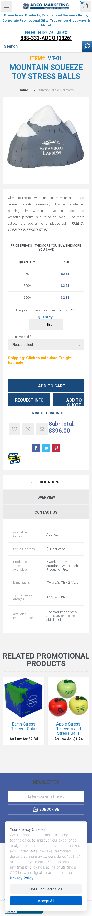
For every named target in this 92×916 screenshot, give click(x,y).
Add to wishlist (14, 429)
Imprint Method (19, 337)
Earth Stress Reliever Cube (24, 726)
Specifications (46, 482)
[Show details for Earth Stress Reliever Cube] (23, 698)
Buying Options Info (46, 413)
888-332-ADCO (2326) (46, 38)
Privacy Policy (21, 878)
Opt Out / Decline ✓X (46, 889)
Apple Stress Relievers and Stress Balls (68, 729)
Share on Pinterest (56, 448)
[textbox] (41, 46)
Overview (46, 497)
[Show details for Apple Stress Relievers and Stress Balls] (68, 698)
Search (87, 46)
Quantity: (46, 317)
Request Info (29, 400)
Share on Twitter (46, 448)
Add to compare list (28, 429)
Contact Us (45, 512)
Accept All (46, 901)
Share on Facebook (36, 448)
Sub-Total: (61, 424)
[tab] (46, 482)
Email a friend (42, 429)
